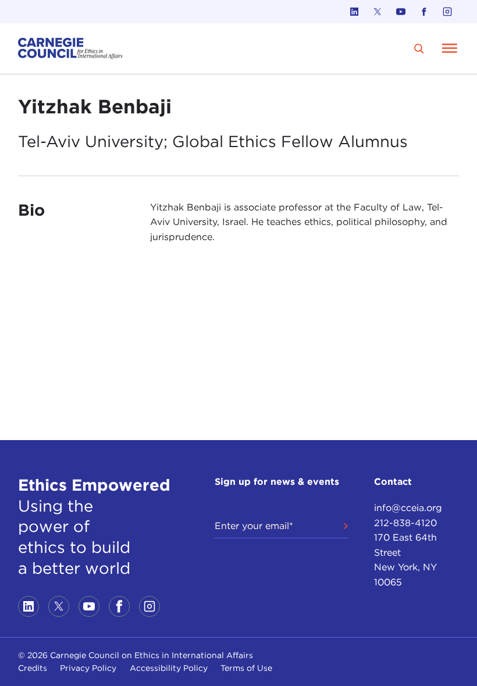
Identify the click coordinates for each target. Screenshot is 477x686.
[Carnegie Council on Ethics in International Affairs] (70, 48)
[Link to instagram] (447, 11)
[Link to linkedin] (354, 11)
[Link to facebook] (424, 11)
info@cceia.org (408, 507)
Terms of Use (246, 668)
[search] (419, 49)
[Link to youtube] (400, 11)
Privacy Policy (88, 668)
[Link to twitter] (377, 11)
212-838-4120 (405, 522)
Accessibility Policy (169, 668)
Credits (32, 668)
